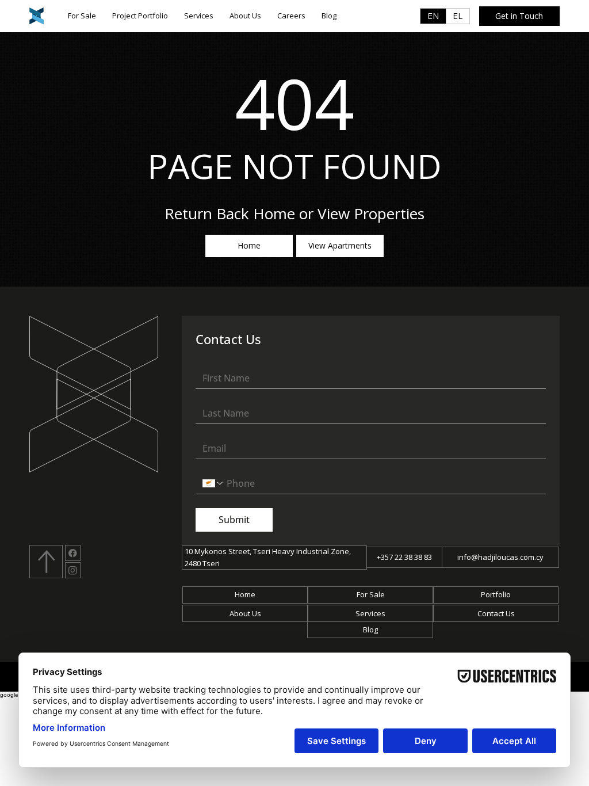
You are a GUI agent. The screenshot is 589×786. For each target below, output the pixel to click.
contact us (496, 613)
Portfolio (496, 594)
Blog (370, 629)
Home (245, 594)
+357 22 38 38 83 (404, 557)
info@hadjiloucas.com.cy (500, 557)
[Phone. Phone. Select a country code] (213, 483)
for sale (371, 594)
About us (245, 613)
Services (370, 613)
